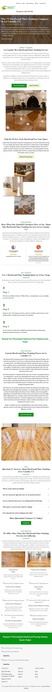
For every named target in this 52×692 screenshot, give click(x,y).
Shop (36, 677)
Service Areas (29, 3)
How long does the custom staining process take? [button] (17, 513)
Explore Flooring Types (26, 156)
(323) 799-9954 (28, 11)
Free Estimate (19, 11)
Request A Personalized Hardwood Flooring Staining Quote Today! (25, 638)
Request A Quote (6, 679)
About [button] (36, 3)
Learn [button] (23, 3)
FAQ (36, 671)
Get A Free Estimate (6, 39)
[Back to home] (8, 7)
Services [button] (18, 3)
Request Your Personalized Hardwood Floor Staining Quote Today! (25, 340)
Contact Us (43, 3)
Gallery (20, 677)
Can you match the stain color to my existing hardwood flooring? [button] (22, 501)
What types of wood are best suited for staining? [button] (17, 507)
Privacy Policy (45, 686)
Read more (6, 655)
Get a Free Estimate (19, 85)
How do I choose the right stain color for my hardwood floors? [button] (22, 495)
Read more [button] (38, 262)
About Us (20, 671)
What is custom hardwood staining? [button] (13, 489)
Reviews (20, 674)
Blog (36, 674)
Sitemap (26, 688)
